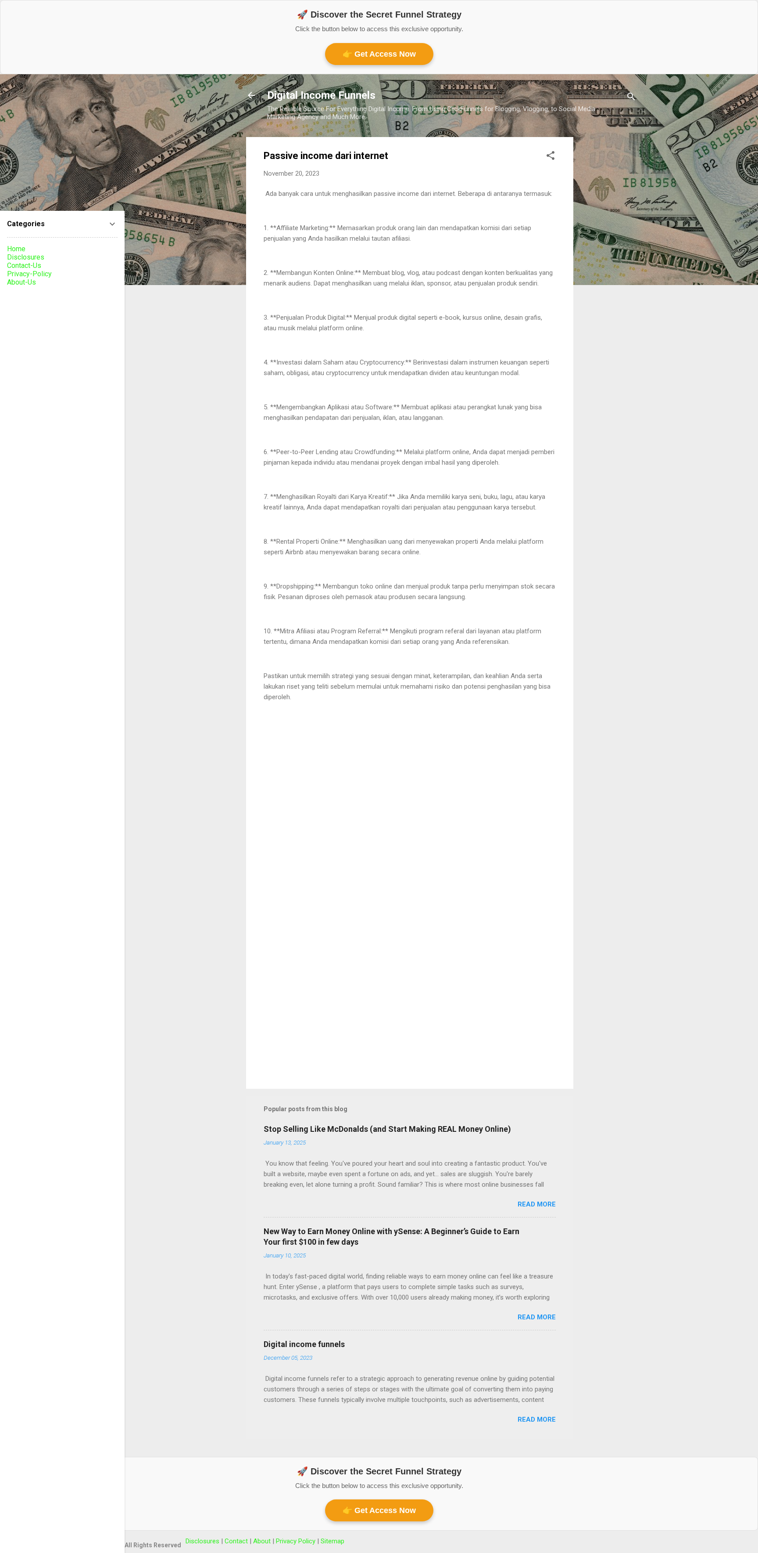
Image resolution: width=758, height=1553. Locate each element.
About (262, 1541)
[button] (550, 157)
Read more (537, 1204)
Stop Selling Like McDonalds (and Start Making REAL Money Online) (387, 1129)
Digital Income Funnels (321, 95)
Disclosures (25, 257)
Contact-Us (24, 265)
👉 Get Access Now (379, 54)
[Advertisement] (608, 269)
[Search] (631, 98)
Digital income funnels (304, 1344)
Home (16, 249)
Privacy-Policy (29, 274)
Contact (237, 1541)
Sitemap (332, 1541)
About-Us (21, 282)
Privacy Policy (296, 1541)
